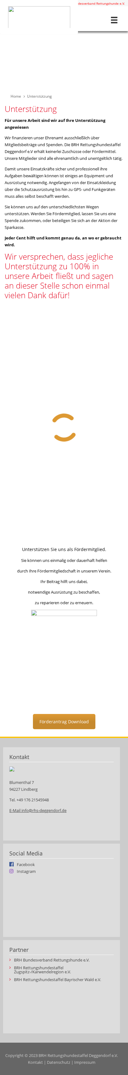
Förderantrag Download (64, 722)
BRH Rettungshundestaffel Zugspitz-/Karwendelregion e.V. (42, 970)
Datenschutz (58, 1062)
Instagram (26, 871)
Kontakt (35, 1062)
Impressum (84, 1062)
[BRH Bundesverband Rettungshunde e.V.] (39, 17)
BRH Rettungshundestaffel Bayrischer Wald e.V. (57, 980)
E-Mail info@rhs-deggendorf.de (37, 810)
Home (16, 96)
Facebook (26, 864)
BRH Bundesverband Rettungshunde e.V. (95, 3)
